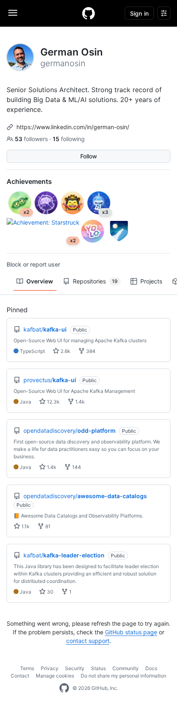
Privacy (49, 668)
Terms (27, 668)
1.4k (79, 402)
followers (32, 138)
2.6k (64, 351)
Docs (151, 668)
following (69, 138)
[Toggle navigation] (13, 13)
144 (76, 467)
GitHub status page (131, 632)
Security (74, 668)
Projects (151, 281)
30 (50, 592)
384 (90, 351)
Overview (39, 281)
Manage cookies (55, 676)
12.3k (53, 402)
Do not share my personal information (123, 676)
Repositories (95, 281)
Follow (88, 156)
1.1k (25, 526)
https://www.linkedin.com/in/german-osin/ (72, 126)
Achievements (29, 181)
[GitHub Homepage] (64, 688)
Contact (20, 676)
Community (125, 668)
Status (98, 668)
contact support (87, 640)
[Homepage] (88, 13)
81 (47, 526)
